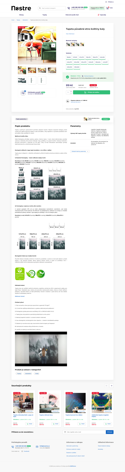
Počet (68, 92)
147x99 (75, 57)
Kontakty (100, 449)
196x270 (95, 57)
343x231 (91, 62)
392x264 (98, 62)
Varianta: (69, 53)
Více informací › (70, 33)
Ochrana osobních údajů (73, 449)
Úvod (12, 20)
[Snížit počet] (71, 93)
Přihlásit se (111, 2)
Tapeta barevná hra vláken (74, 415)
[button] (53, 45)
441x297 (105, 62)
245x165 (102, 57)
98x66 (69, 57)
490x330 (69, 67)
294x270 (83, 62)
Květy (36, 373)
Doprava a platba (71, 452)
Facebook (26, 451)
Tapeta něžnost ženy (46, 415)
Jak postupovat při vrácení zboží (75, 456)
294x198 (76, 62)
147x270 (81, 57)
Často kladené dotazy (104, 446)
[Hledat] (40, 8)
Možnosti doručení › (76, 102)
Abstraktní (25, 20)
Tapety (18, 20)
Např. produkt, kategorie (49, 8)
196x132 (88, 57)
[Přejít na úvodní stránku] (21, 8)
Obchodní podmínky (72, 446)
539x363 (76, 67)
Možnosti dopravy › (89, 76)
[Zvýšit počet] (71, 91)
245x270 (69, 62)
